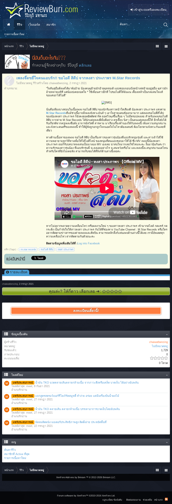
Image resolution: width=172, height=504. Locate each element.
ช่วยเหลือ (147, 500)
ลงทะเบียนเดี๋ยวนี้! (86, 310)
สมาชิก (51, 24)
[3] (112, 291)
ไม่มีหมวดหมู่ (24, 83)
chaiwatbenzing (58, 83)
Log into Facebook (88, 243)
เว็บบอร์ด (34, 24)
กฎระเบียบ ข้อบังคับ (112, 500)
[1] (104, 291)
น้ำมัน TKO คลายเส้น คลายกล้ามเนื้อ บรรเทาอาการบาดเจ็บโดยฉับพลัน (66, 409)
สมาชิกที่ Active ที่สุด (16, 454)
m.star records (28, 249)
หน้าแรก (8, 24)
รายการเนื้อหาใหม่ (15, 458)
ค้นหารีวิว (10, 449)
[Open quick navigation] (157, 46)
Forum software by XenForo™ (86, 495)
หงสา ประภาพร (65, 249)
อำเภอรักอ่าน (19, 389)
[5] (120, 291)
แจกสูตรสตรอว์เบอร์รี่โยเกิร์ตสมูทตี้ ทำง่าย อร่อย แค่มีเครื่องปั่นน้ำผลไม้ (66, 395)
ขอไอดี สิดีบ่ (47, 249)
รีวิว (19, 24)
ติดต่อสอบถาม (133, 500)
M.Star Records (56, 113)
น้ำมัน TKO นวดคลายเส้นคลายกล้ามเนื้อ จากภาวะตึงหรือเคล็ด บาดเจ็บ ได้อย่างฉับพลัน (76, 382)
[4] (116, 291)
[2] (108, 291)
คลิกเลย (85, 65)
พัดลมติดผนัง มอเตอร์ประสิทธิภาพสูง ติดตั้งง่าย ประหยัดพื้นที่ (60, 422)
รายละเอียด (18, 272)
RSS (166, 499)
